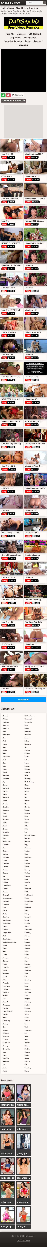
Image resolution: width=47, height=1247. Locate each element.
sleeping (28, 964)
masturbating (29, 782)
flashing (6, 992)
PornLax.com (10, 3)
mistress (27, 800)
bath (4, 760)
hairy (4, 1055)
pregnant (28, 888)
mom (26, 804)
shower (27, 948)
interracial (28, 738)
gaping (5, 1024)
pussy (27, 898)
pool (26, 879)
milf (26, 794)
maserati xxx (7, 1105)
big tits (5, 791)
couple (5, 892)
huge (26, 725)
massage (28, 778)
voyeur (27, 1058)
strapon (27, 998)
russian (27, 923)
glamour (6, 1036)
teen (26, 1024)
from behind (7, 1011)
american (6, 728)
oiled (26, 829)
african (5, 719)
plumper (27, 876)
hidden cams (29, 716)
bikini (5, 794)
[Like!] (3, 95)
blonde (5, 804)
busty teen (7, 841)
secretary (28, 932)
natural (27, 810)
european (6, 958)
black (5, 800)
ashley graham (8, 1202)
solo (26, 973)
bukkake (6, 835)
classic (5, 873)
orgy (26, 844)
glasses (5, 1039)
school (27, 926)
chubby (5, 870)
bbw (4, 766)
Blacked (38, 41)
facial (5, 964)
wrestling (28, 1068)
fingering (6, 983)
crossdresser (7, 898)
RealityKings (30, 38)
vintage (27, 1052)
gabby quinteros (24, 1153)
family (5, 970)
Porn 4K (10, 34)
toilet (26, 1036)
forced (5, 1002)
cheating (6, 863)
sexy (26, 939)
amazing (6, 725)
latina (27, 763)
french (5, 1008)
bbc (4, 763)
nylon (27, 822)
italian (27, 741)
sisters (27, 954)
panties (27, 851)
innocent (28, 731)
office (27, 826)
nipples (27, 813)
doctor (5, 929)
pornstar (27, 882)
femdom (6, 973)
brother (5, 829)
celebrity (6, 857)
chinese (5, 866)
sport (26, 986)
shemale (27, 945)
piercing (27, 870)
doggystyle (7, 932)
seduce (27, 936)
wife (26, 1064)
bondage (6, 810)
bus (4, 838)
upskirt (27, 1049)
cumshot (6, 904)
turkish (27, 1042)
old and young (30, 835)
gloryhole (6, 1042)
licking (27, 769)
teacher (27, 1020)
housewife (28, 722)
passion (27, 863)
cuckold (6, 901)
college (5, 882)
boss (4, 813)
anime (5, 738)
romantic (28, 917)
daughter (6, 917)
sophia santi (23, 1202)
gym (4, 1052)
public (27, 892)
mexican (27, 788)
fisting (5, 989)
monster (27, 807)
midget (27, 791)
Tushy (28, 41)
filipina (5, 980)
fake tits (6, 967)
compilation (7, 885)
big (4, 782)
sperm (27, 983)
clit (4, 876)
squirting (28, 989)
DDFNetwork (35, 34)
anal (4, 731)
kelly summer (23, 1129)
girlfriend (6, 1033)
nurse (27, 819)
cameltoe (6, 844)
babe (4, 753)
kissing (27, 750)
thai (26, 1027)
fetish (5, 976)
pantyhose (28, 857)
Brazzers (21, 34)
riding (27, 914)
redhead (28, 907)
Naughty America (13, 41)
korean (27, 756)
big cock (6, 788)
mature (27, 785)
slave (26, 961)
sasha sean (6, 1153)
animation (6, 734)
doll (4, 936)
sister (26, 951)
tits (26, 1033)
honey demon (24, 1227)
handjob (6, 1058)
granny (5, 1046)
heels (5, 1068)
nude (26, 816)
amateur (6, 722)
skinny (27, 958)
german (5, 1030)
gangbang (6, 1020)
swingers (28, 1011)
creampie (6, 895)
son (26, 976)
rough (27, 920)
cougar (5, 888)
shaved (27, 942)
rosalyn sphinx (8, 1227)
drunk (5, 945)
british (5, 826)
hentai (5, 1071)
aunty (5, 750)
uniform (27, 1046)
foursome (6, 1005)
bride (5, 822)
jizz (26, 747)
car (4, 848)
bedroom (6, 778)
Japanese (15, 38)
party (26, 860)
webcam (27, 1061)
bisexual (6, 797)
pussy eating (29, 901)
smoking (28, 970)
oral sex (27, 838)
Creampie (23, 45)
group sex (6, 1049)
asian (5, 744)
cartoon (5, 851)
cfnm (5, 860)
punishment (29, 895)
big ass (5, 785)
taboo (27, 1014)
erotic (5, 954)
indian (27, 728)
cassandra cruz (24, 1178)
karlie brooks (7, 1178)
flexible (5, 995)
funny (5, 1017)
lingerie (27, 772)
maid (26, 775)
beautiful (6, 775)
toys (26, 1039)
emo (4, 951)
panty (26, 854)
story (26, 995)
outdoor (27, 848)
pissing (27, 873)
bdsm (5, 769)
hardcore (6, 1061)
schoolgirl (28, 929)
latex (26, 760)
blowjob (6, 807)
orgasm (27, 841)
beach (5, 772)
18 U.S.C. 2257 (23, 1241)
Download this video (12, 100)
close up (6, 879)
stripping (28, 1002)
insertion (28, 734)
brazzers (6, 819)
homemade (28, 719)
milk (26, 797)
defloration (7, 923)
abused (5, 716)
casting (5, 854)
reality (27, 904)
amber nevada (24, 1105)
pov (26, 885)
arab (4, 741)
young (27, 1071)
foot (4, 998)
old (26, 832)
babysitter (6, 756)
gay (4, 1027)
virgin (27, 1055)
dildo (5, 926)
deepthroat (7, 920)
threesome (28, 1030)
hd (4, 1064)
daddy (5, 914)
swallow (27, 1008)
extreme (5, 961)
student (27, 1005)
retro (26, 910)
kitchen (27, 753)
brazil (5, 816)
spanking (28, 980)
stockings (28, 992)
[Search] (44, 2)
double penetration (9, 942)
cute (4, 907)
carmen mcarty (8, 1129)
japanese (28, 744)
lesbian (27, 766)
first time (6, 986)
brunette (6, 832)
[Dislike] (8, 95)
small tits (28, 967)
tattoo (27, 1017)
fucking (5, 1014)
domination (7, 939)
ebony (5, 948)
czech (5, 910)
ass (4, 747)
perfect (27, 866)
